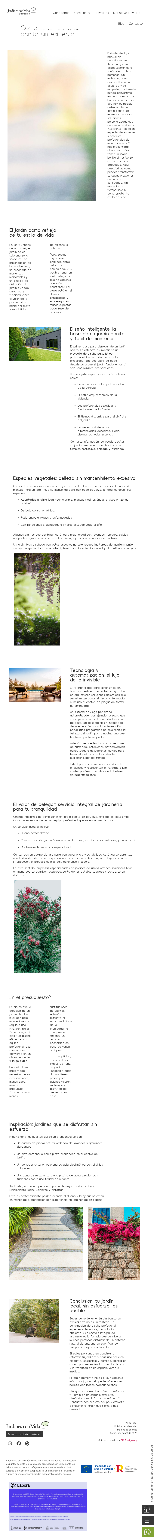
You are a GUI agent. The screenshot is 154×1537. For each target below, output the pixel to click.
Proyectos (102, 13)
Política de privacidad (125, 1426)
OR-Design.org (129, 1440)
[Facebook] (18, 1443)
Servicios (80, 13)
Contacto (136, 23)
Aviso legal (131, 1422)
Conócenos (61, 13)
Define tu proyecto (126, 13)
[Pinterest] (27, 1443)
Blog (121, 23)
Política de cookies (127, 1429)
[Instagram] (10, 1443)
